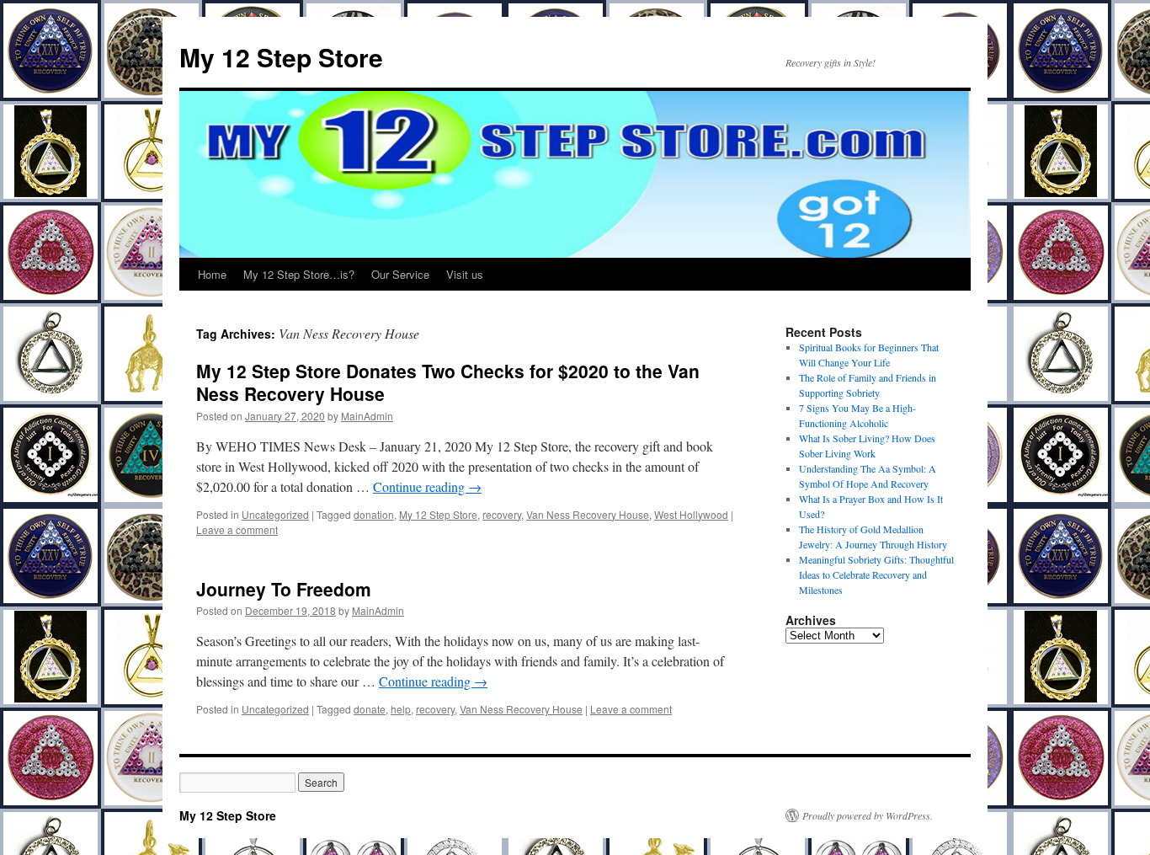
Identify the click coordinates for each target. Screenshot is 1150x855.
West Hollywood (691, 514)
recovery (501, 514)
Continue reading (427, 486)
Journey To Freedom (283, 588)
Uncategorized (275, 514)
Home (212, 274)
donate (370, 709)
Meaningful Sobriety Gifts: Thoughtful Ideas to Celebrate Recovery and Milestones (876, 574)
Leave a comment (237, 529)
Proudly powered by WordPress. (867, 815)
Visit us (464, 274)
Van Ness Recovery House (587, 514)
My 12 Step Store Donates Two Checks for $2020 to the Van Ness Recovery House (448, 382)
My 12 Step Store (281, 57)
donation (374, 514)
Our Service (400, 274)
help (401, 709)
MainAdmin (367, 416)
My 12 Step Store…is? (298, 274)
